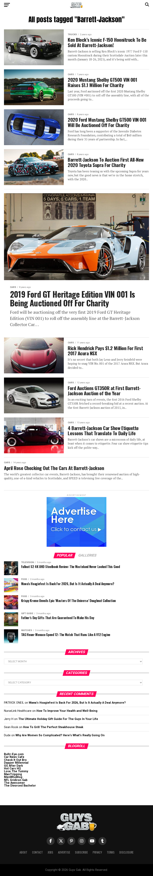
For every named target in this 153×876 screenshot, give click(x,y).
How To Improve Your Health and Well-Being (66, 711)
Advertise (64, 852)
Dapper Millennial (16, 762)
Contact (37, 852)
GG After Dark (13, 765)
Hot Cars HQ (12, 768)
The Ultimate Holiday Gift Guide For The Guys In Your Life (58, 719)
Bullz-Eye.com (14, 754)
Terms (111, 852)
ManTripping (13, 774)
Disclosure (126, 852)
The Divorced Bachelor (20, 785)
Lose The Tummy (16, 771)
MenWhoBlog (13, 777)
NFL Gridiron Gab (15, 780)
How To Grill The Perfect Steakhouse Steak (53, 727)
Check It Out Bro (15, 760)
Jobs (50, 852)
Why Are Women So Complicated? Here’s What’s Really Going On (60, 735)
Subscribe (81, 852)
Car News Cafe (14, 757)
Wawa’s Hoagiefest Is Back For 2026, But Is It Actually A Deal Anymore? (77, 702)
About (23, 852)
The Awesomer (14, 783)
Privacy (97, 852)
